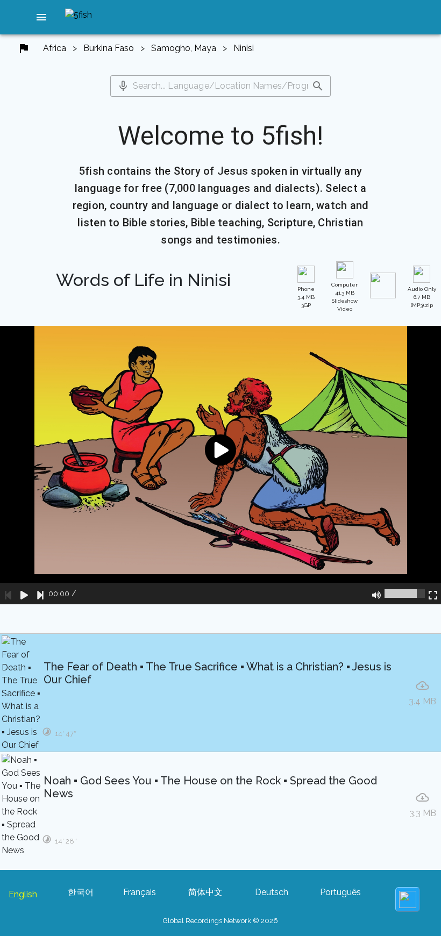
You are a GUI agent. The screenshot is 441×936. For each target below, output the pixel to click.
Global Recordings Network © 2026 (220, 921)
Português (340, 892)
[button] (41, 17)
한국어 (81, 892)
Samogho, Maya (183, 48)
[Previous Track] (8, 593)
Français (139, 892)
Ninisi (243, 48)
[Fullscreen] (433, 593)
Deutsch (271, 892)
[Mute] (376, 593)
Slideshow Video (344, 297)
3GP (306, 297)
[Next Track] (40, 593)
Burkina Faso (108, 48)
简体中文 (205, 892)
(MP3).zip (422, 297)
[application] (220, 465)
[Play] (24, 593)
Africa (54, 48)
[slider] (405, 593)
